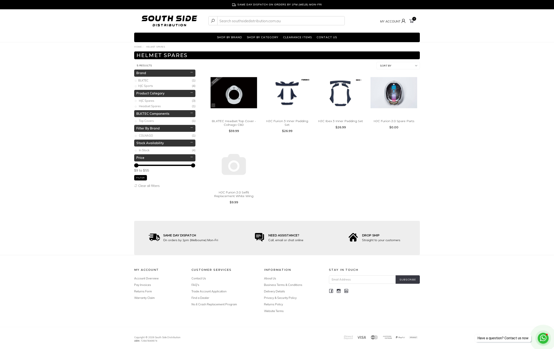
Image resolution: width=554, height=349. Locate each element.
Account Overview (146, 278)
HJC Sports (167, 86)
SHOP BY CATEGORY (262, 37)
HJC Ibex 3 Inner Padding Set (340, 121)
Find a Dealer (200, 298)
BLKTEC (167, 80)
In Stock (167, 150)
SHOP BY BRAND (229, 37)
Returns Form (143, 291)
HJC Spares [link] (167, 100)
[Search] (212, 20)
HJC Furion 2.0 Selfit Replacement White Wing (233, 194)
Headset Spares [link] (167, 106)
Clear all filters (148, 186)
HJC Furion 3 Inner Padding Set (287, 123)
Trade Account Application (209, 291)
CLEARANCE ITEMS (297, 37)
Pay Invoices (142, 285)
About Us (270, 278)
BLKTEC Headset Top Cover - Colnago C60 (234, 123)
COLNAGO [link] (167, 135)
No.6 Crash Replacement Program (214, 304)
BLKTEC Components (152, 114)
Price (140, 158)
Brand (141, 73)
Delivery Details (274, 291)
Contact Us (199, 278)
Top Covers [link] (167, 121)
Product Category (150, 93)
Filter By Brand (148, 128)
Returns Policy (273, 304)
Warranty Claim (144, 298)
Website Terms (274, 311)
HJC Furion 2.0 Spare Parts (394, 121)
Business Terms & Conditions (283, 285)
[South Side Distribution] (169, 20)
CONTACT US (327, 37)
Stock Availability (150, 143)
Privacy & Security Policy (280, 298)
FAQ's (195, 285)
